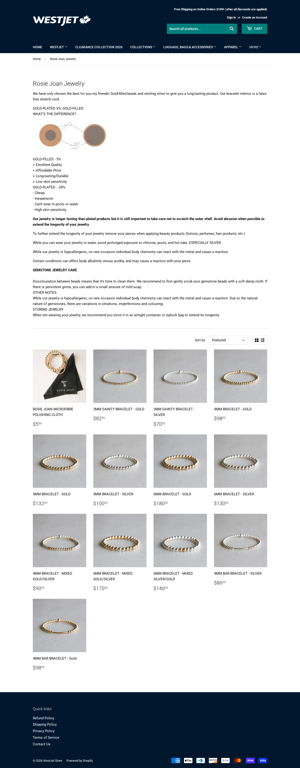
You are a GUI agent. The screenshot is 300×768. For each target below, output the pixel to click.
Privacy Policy (44, 731)
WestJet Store (52, 760)
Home (37, 47)
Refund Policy (43, 718)
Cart (257, 28)
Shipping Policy (45, 724)
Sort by (200, 340)
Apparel (231, 47)
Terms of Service (46, 737)
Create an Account (254, 17)
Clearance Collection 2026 (99, 47)
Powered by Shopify (80, 760)
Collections (141, 47)
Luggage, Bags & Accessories (188, 47)
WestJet (57, 47)
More (254, 47)
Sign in (231, 17)
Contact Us (41, 744)
